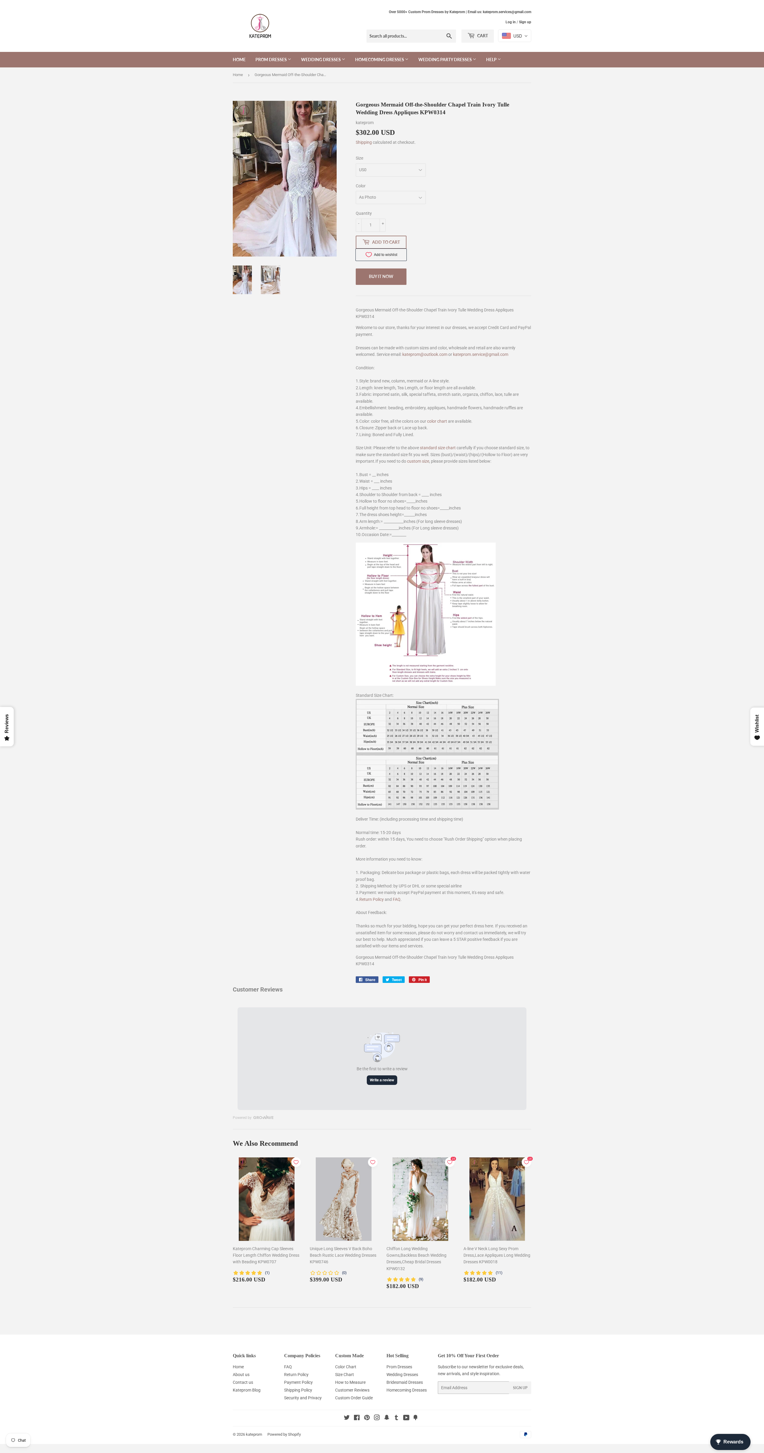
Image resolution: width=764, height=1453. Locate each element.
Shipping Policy (298, 1390)
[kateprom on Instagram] (377, 1418)
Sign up (525, 22)
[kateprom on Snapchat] (387, 1418)
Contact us (243, 1382)
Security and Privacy (303, 1397)
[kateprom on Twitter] (347, 1418)
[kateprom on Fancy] (415, 1418)
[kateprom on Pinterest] (367, 1418)
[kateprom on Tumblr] (396, 1418)
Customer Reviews (352, 1390)
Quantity (364, 213)
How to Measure (350, 1382)
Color (361, 185)
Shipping (364, 142)
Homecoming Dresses (380, 59)
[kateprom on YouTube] (406, 1418)
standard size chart (438, 447)
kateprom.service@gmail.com (480, 354)
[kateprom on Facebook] (357, 1418)
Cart (482, 35)
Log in (511, 22)
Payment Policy (298, 1382)
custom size (418, 461)
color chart (437, 421)
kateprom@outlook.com (424, 354)
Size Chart (344, 1374)
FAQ (397, 899)
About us (241, 1374)
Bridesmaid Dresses (404, 1382)
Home (239, 59)
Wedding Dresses (321, 59)
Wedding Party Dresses (445, 59)
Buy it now (381, 276)
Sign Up (520, 1388)
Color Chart (345, 1366)
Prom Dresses (271, 59)
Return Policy (371, 899)
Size (359, 158)
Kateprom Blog (247, 1390)
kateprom (254, 1434)
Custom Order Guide (354, 1397)
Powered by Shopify (284, 1434)
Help (491, 59)
